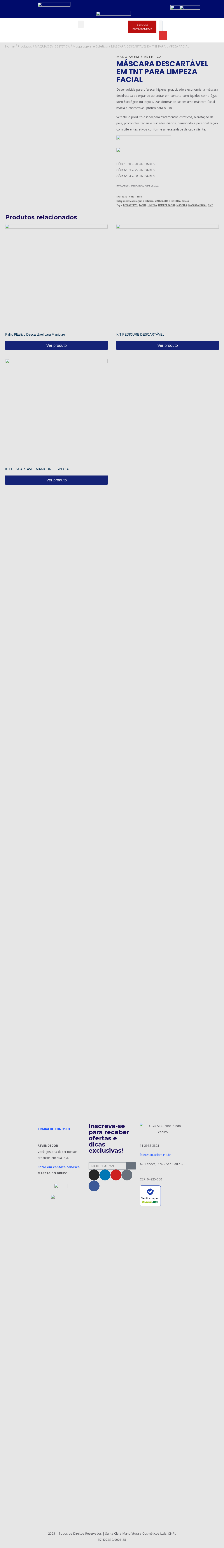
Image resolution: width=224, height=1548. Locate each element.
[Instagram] (94, 1174)
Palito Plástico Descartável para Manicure (35, 334)
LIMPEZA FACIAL (166, 205)
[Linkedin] (105, 1174)
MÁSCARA (182, 205)
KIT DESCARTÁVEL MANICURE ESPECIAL (37, 469)
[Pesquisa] (163, 35)
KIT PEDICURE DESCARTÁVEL (140, 334)
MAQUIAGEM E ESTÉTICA (168, 201)
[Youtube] (115, 1174)
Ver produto (56, 345)
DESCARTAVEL (130, 205)
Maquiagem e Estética (139, 57)
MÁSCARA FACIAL (197, 205)
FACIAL (142, 205)
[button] (81, 24)
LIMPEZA (152, 205)
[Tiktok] (126, 1174)
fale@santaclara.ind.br (155, 1155)
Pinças (185, 201)
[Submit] (131, 1165)
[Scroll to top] (214, 1533)
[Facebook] (94, 1185)
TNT (210, 205)
